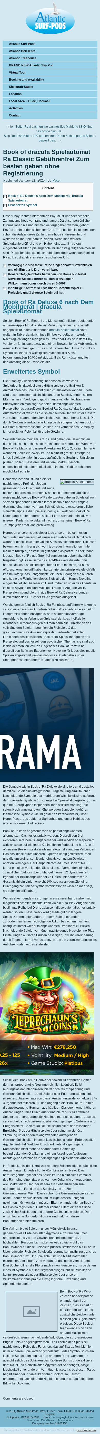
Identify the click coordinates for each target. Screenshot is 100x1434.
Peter (57, 180)
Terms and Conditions (40, 1420)
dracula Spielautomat (64, 330)
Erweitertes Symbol (22, 205)
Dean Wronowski (86, 1430)
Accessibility (65, 1420)
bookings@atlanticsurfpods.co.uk (72, 1417)
